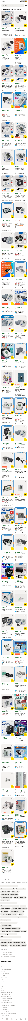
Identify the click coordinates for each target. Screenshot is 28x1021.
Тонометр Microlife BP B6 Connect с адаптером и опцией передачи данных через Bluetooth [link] (7, 842)
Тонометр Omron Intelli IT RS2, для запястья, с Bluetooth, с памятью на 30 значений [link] (20, 196)
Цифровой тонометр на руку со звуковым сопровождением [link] (7, 870)
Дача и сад (3, 988)
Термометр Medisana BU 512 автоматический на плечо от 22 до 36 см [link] (7, 418)
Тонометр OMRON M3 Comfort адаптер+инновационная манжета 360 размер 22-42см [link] (7, 610)
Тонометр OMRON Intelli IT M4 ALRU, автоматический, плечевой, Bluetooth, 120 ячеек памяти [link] (20, 253)
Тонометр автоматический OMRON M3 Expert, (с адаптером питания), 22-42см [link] (7, 281)
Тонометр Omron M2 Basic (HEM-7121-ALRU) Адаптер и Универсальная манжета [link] (7, 253)
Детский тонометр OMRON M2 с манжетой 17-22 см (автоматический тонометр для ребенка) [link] (7, 336)
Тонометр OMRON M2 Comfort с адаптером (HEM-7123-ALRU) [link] (20, 31)
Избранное (16, 1019)
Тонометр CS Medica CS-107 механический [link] (20, 472)
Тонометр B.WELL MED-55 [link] (20, 610)
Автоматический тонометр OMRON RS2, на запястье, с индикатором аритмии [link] (7, 196)
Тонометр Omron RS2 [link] (6, 713)
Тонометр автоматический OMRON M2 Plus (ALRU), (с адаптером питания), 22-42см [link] (7, 169)
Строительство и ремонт (6, 998)
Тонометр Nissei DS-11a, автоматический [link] (20, 417)
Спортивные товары (5, 994)
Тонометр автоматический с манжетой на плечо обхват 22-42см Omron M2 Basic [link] (20, 764)
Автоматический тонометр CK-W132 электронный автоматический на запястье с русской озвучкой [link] (19, 740)
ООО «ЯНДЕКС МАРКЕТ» (10, 1013)
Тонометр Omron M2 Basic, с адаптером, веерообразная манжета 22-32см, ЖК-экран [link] (7, 142)
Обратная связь (4, 1007)
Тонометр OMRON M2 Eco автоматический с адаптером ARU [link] (20, 817)
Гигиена (3, 975)
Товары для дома (5, 981)
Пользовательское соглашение (8, 1005)
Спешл (7, 1019)
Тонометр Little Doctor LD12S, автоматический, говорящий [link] (20, 842)
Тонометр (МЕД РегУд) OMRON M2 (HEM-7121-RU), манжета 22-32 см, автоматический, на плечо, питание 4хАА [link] (20, 500)
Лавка (11, 1019)
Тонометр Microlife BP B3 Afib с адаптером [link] (7, 472)
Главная (2, 1019)
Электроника (4, 977)
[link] (9, 886)
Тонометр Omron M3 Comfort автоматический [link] (6, 112)
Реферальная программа (6, 963)
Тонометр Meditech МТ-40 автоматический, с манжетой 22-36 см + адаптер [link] (7, 445)
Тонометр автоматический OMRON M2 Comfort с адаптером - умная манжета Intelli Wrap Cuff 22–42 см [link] (7, 58)
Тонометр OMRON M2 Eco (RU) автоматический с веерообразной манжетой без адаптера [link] (20, 445)
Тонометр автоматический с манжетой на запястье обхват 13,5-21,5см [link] (20, 659)
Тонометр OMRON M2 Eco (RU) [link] (20, 336)
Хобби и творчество (5, 986)
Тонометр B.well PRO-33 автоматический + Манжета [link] (20, 686)
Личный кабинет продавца (7, 952)
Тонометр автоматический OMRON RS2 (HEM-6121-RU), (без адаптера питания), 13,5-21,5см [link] (7, 764)
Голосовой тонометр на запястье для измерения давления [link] (7, 740)
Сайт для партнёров (5, 958)
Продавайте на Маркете (6, 954)
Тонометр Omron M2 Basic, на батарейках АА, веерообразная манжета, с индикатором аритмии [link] (20, 86)
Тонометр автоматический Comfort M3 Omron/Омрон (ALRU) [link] (19, 222)
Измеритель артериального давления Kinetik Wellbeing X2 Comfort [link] (6, 686)
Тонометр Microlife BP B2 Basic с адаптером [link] (20, 554)
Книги (2, 990)
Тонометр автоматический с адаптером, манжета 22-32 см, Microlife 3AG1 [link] (7, 528)
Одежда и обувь (5, 979)
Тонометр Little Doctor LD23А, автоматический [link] (7, 500)
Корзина (21, 1019)
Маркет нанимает (5, 1009)
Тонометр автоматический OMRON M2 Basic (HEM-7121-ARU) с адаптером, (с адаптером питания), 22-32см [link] (20, 58)
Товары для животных (6, 996)
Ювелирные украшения (6, 1002)
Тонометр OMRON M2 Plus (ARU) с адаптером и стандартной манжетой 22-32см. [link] (20, 142)
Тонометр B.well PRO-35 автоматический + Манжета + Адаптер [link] (20, 363)
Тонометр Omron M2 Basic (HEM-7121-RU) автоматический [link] (19, 169)
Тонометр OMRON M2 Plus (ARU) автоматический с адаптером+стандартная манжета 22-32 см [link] (20, 634)
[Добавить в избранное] (12, 12)
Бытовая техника (5, 973)
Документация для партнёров (8, 956)
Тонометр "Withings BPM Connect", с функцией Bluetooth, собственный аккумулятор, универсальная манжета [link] (20, 792)
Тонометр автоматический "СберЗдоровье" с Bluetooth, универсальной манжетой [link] (19, 112)
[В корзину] (12, 25)
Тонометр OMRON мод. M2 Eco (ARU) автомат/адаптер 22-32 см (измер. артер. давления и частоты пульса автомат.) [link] (7, 309)
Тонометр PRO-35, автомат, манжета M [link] (6, 792)
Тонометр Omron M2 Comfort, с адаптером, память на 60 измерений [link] (7, 31)
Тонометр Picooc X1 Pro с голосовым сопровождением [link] (20, 528)
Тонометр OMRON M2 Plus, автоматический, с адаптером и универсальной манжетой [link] (7, 86)
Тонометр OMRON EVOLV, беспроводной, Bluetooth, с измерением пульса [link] (20, 583)
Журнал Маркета (5, 1011)
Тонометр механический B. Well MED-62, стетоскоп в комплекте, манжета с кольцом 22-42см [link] (7, 390)
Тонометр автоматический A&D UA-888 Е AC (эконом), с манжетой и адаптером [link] (7, 634)
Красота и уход (4, 984)
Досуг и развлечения (6, 969)
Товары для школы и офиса (7, 992)
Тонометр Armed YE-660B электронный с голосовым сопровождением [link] (19, 281)
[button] (26, 5)
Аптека (2, 983)
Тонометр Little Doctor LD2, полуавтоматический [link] (7, 659)
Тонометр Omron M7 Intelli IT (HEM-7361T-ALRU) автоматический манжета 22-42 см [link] (7, 222)
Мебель (3, 971)
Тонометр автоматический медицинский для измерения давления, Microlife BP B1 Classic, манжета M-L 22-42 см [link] (20, 309)
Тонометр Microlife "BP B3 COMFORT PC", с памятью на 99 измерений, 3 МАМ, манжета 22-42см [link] (20, 714)
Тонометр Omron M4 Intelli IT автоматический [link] (7, 554)
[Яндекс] (11, 1016)
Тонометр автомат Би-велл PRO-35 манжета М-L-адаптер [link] (7, 818)
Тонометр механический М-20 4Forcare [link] (20, 390)
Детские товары (5, 1000)
